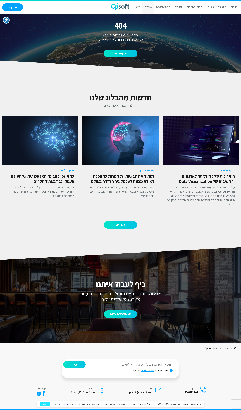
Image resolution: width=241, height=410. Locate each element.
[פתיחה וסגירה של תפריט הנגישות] (6, 20)
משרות (148, 7)
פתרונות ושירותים (217, 7)
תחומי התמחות (194, 7)
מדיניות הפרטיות (147, 370)
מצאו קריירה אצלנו (120, 314)
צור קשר (12, 7)
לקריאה (120, 225)
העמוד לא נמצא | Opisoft (217, 348)
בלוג (138, 7)
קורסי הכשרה (163, 7)
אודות (234, 7)
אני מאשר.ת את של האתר (153, 370)
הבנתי (45, 404)
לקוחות (178, 7)
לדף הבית (120, 53)
